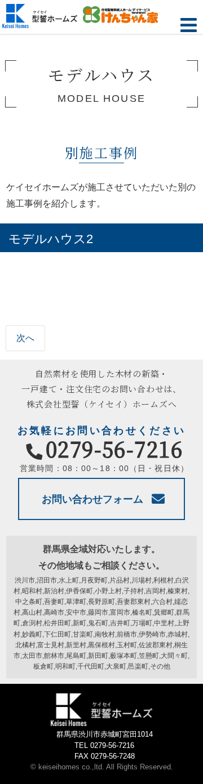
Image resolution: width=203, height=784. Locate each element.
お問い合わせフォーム (92, 499)
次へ (25, 338)
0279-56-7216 (114, 448)
